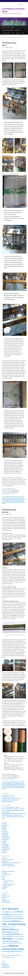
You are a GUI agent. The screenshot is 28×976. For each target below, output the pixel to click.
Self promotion (16, 936)
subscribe (4, 873)
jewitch (19, 499)
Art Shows (19, 911)
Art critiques (12, 912)
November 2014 (5, 836)
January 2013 (5, 846)
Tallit (13, 33)
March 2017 (4, 831)
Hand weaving (9, 499)
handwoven (15, 499)
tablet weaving (20, 500)
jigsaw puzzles (6, 932)
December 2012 (5, 847)
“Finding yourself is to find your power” (11, 798)
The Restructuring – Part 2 (8, 795)
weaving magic (17, 502)
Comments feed (5, 965)
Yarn (21, 951)
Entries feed (5, 964)
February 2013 (5, 844)
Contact (17, 33)
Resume (6, 882)
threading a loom (5, 943)
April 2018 (4, 828)
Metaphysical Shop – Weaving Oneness (11, 862)
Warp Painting (19, 943)
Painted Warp (4, 936)
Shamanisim (21, 936)
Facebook (5, 492)
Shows (3, 899)
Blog (8, 27)
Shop (23, 33)
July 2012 (4, 850)
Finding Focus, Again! (7, 801)
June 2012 (4, 852)
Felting (19, 921)
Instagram (10, 490)
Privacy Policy (7, 874)
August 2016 (5, 835)
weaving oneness (14, 951)
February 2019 (5, 825)
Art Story (4, 894)
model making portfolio (7, 864)
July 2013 (4, 841)
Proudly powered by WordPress (17, 973)
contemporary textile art (19, 498)
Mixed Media (14, 934)
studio (14, 939)
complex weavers (10, 498)
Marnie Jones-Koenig (7, 808)
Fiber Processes (6, 896)
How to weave (8, 929)
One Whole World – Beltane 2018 (9, 800)
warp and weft (5, 502)
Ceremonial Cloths (6, 33)
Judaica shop (5, 861)
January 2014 (5, 839)
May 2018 (4, 827)
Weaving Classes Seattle (13, 949)
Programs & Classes (8, 881)
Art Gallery (17, 30)
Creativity (14, 921)
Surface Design (19, 939)
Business (12, 915)
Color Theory (19, 917)
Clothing (14, 917)
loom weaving (7, 500)
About (12, 27)
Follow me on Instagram (7, 859)
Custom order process (9, 884)
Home (3, 27)
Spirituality (7, 938)
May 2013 (4, 842)
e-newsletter (12, 493)
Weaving (13, 945)
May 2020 (4, 823)
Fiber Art (4, 499)
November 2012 (5, 849)
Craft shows (6, 921)
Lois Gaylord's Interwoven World (12, 955)
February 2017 (5, 833)
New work (8, 496)
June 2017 (4, 830)
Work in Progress (14, 496)
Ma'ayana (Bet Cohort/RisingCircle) (10, 813)
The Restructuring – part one (8, 797)
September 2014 (6, 838)
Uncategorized (5, 900)
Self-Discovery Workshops (7, 30)
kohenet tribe (15, 932)
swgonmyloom (14, 500)
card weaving (18, 915)
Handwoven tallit (12, 926)
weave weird (11, 502)
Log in (3, 962)
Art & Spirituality (10, 908)
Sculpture (10, 936)
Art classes (5, 912)
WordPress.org (5, 967)
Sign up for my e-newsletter (8, 865)
